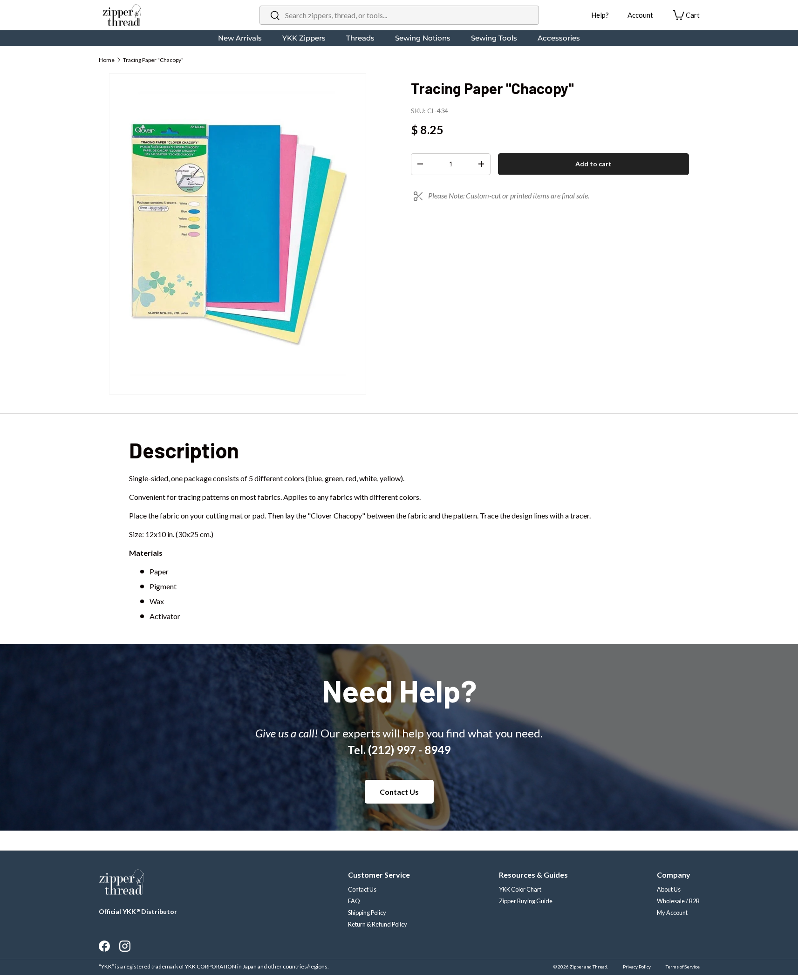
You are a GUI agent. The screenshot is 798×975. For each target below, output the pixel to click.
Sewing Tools (494, 38)
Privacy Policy (637, 966)
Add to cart (593, 164)
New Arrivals (240, 38)
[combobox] (399, 15)
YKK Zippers (304, 38)
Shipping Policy (367, 912)
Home (107, 59)
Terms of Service (683, 966)
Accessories (559, 38)
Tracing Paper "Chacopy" (153, 59)
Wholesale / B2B (678, 901)
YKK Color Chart (520, 889)
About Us (669, 889)
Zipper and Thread (588, 966)
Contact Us (399, 791)
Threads (360, 38)
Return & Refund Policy (377, 924)
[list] (237, 234)
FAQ (354, 901)
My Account (672, 912)
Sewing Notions (422, 38)
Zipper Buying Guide (525, 901)
